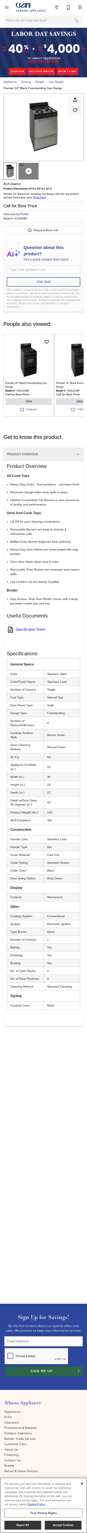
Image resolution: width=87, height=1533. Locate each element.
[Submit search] (76, 20)
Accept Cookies (63, 1525)
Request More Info (46, 230)
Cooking (26, 81)
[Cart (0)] (80, 7)
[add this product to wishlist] (75, 110)
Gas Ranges (56, 81)
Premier (24, 214)
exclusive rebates (41, 71)
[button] (7, 7)
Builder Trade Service (19, 1439)
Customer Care (15, 1444)
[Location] (57, 7)
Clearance (11, 1422)
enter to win (67, 71)
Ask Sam (44, 282)
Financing (11, 1455)
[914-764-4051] (68, 7)
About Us (11, 1449)
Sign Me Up (41, 1371)
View (29, 401)
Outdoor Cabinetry (18, 1433)
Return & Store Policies (21, 1471)
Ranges (40, 81)
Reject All (22, 1525)
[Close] (82, 1483)
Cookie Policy (36, 1504)
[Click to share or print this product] (75, 99)
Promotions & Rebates (20, 1428)
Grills (8, 1417)
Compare (31, 409)
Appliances (10, 81)
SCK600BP (20, 218)
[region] (43, 1505)
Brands (9, 1465)
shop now (17, 71)
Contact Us (12, 1460)
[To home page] (31, 7)
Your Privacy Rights (43, 1513)
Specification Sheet (30, 629)
